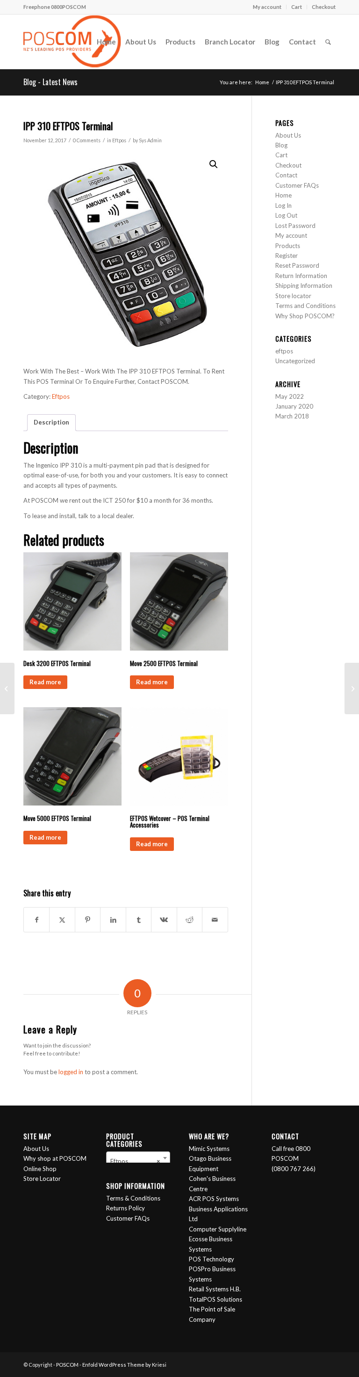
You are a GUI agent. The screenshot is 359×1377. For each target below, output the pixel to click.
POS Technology (211, 1259)
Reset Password (297, 265)
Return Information (301, 275)
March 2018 (292, 416)
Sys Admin (150, 140)
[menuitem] (267, 7)
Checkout (324, 7)
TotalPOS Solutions (215, 1299)
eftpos (284, 351)
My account (267, 7)
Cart (296, 7)
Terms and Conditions (305, 305)
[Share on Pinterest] (87, 920)
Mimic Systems (209, 1148)
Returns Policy (125, 1208)
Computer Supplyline (217, 1229)
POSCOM (67, 1365)
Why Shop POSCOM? (305, 316)
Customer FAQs (297, 185)
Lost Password (295, 225)
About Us (288, 135)
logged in (70, 1072)
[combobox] (138, 1158)
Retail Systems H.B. (215, 1289)
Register (286, 255)
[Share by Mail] (214, 920)
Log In (283, 205)
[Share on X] (62, 920)
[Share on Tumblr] (138, 920)
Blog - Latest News (50, 82)
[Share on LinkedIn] (113, 920)
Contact (286, 175)
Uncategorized (295, 361)
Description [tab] (51, 422)
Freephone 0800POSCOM (54, 7)
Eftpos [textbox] (135, 1161)
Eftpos (119, 140)
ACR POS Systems (214, 1198)
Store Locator (42, 1178)
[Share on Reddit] (189, 920)
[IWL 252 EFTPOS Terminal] (7, 688)
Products (287, 245)
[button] (213, 164)
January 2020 (294, 406)
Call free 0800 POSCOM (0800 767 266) (294, 1158)
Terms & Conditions (133, 1198)
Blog (281, 145)
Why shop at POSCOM (54, 1158)
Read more (45, 682)
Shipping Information (303, 285)
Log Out (286, 215)
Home (283, 195)
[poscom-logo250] (72, 42)
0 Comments (87, 140)
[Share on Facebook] (36, 920)
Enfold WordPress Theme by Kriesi (124, 1365)
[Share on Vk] (163, 920)
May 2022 (289, 396)
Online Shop (40, 1168)
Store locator (293, 296)
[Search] (328, 42)
